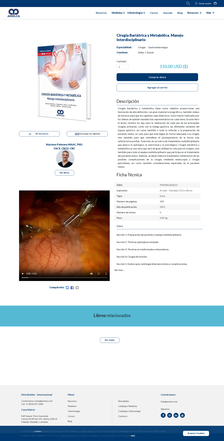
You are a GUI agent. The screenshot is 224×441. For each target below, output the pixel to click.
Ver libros (64, 172)
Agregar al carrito (157, 87)
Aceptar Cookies (196, 433)
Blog (180, 12)
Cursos (154, 12)
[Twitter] (67, 287)
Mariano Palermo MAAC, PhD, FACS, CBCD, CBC (64, 146)
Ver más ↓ (119, 269)
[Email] (77, 287)
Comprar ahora (157, 77)
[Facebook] (72, 287)
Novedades (123, 401)
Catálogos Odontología (129, 411)
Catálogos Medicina (127, 406)
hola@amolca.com (169, 401)
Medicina (72, 406)
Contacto (122, 416)
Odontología (74, 411)
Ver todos (110, 340)
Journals (167, 12)
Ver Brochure (41, 133)
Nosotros (101, 12)
